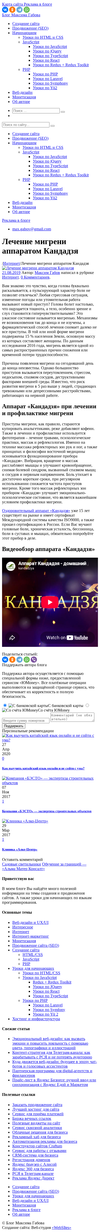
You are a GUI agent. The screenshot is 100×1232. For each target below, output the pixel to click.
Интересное (22, 927)
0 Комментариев (35, 277)
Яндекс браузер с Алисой (34, 1164)
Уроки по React (46, 60)
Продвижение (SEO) (30, 28)
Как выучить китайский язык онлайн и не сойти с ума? (43, 768)
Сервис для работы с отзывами (39, 1150)
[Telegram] (19, 10)
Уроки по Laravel (48, 78)
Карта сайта (13, 4)
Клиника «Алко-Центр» (19, 849)
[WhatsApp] (27, 10)
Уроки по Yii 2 (45, 1014)
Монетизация (24, 97)
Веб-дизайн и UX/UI (30, 922)
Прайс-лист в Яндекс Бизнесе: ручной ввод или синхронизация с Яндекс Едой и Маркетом (54, 1082)
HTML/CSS (33, 954)
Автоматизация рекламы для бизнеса (44, 1141)
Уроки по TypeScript (50, 56)
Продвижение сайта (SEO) (35, 945)
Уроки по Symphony (50, 83)
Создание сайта (25, 23)
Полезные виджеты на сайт (36, 1123)
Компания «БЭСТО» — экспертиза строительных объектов (47, 811)
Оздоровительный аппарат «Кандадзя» (36, 510)
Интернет (11, 263)
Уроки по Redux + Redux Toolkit (61, 65)
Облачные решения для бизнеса (40, 1132)
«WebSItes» (61, 1227)
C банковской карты (65, 705)
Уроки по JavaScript (50, 46)
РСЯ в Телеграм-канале (33, 1173)
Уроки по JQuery (47, 987)
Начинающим (24, 33)
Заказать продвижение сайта (37, 1105)
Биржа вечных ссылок (31, 1118)
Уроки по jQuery (47, 51)
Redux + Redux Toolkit (52, 982)
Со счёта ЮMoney (54, 710)
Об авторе (21, 101)
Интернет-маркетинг (30, 936)
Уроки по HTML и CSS (43, 37)
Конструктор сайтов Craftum (37, 1146)
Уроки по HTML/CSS (41, 973)
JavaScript (31, 42)
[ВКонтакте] (5, 10)
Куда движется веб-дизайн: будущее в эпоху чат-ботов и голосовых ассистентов (54, 1063)
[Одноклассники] (12, 10)
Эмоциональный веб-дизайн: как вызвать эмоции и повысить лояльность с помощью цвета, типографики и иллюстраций (50, 1043)
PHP (26, 69)
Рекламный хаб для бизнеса (36, 1137)
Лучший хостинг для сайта (35, 1109)
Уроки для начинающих (33, 968)
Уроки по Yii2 (45, 88)
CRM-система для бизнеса (35, 1155)
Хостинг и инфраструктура (36, 1019)
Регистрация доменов (31, 1160)
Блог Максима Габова (21, 15)
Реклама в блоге (16, 220)
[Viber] (34, 660)
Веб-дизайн (22, 92)
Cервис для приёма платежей (38, 1114)
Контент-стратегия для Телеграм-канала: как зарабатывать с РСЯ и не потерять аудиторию (52, 1054)
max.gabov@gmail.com (31, 229)
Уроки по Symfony (49, 1009)
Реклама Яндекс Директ (33, 1178)
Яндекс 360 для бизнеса (33, 1169)
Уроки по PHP (45, 74)
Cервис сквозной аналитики (37, 1127)
